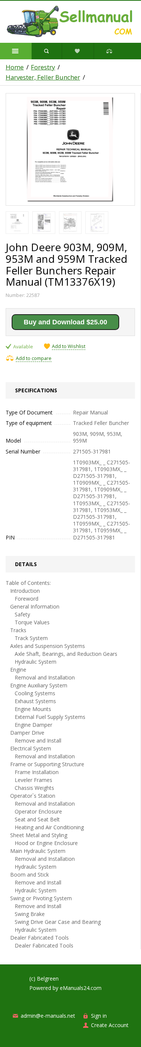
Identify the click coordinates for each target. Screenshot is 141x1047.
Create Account (110, 1025)
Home (15, 67)
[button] (16, 51)
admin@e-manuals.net (48, 1015)
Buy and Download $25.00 (65, 322)
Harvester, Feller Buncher (43, 77)
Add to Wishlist (68, 346)
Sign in (99, 1015)
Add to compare (34, 358)
